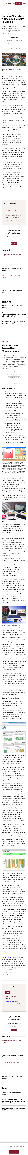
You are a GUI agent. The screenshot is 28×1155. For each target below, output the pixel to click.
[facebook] (8, 48)
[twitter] (14, 48)
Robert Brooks (14, 37)
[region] (14, 1148)
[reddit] (16, 48)
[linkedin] (11, 48)
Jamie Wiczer (9, 1001)
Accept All (14, 1151)
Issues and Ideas (6, 341)
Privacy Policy (16, 1147)
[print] (25, 48)
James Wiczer (14, 372)
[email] (19, 48)
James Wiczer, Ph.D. (8, 957)
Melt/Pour (5, 12)
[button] (3, 4)
